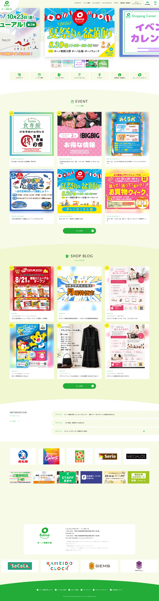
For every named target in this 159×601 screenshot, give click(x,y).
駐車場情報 (147, 4)
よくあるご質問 (62, 590)
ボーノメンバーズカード (136, 3)
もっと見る (79, 231)
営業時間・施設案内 (125, 3)
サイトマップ (87, 590)
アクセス (116, 3)
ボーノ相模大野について (46, 590)
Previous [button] (42, 33)
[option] (79, 32)
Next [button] (116, 33)
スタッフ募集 (74, 590)
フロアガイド (77, 3)
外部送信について (117, 590)
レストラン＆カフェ (107, 3)
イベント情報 (86, 3)
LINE (155, 4)
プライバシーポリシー (101, 590)
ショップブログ (96, 3)
